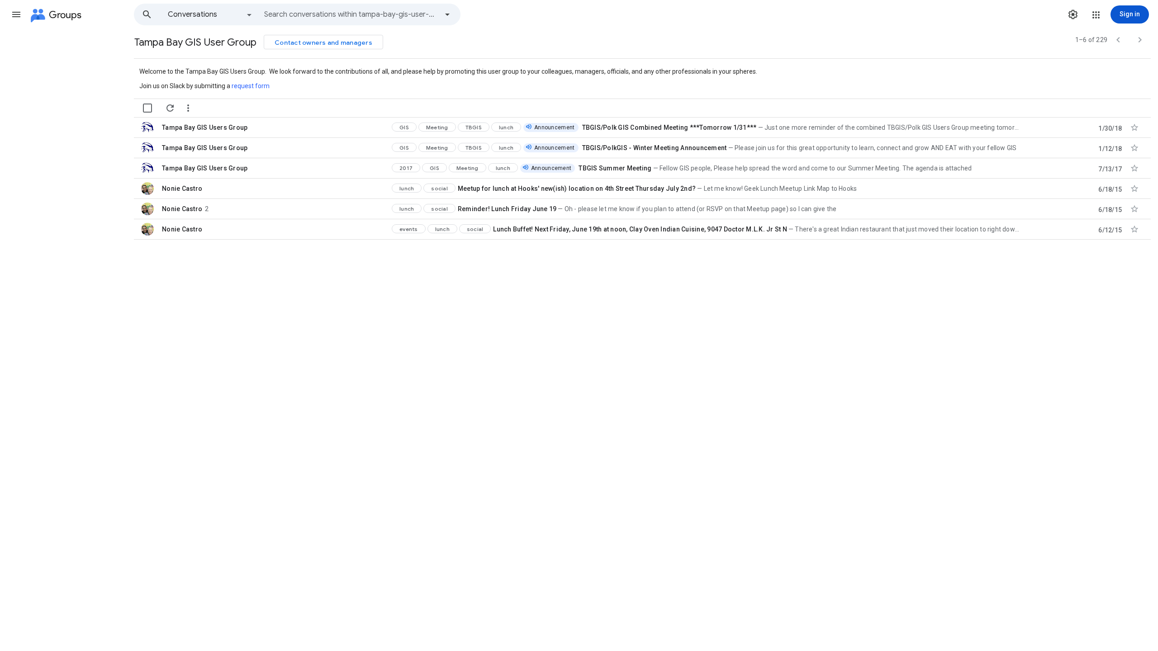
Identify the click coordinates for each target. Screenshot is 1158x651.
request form (251, 86)
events (408, 229)
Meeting (437, 127)
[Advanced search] (447, 14)
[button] (16, 14)
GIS (404, 127)
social (439, 188)
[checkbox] (147, 108)
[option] (210, 14)
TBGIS (473, 127)
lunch (506, 127)
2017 (406, 168)
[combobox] (351, 14)
